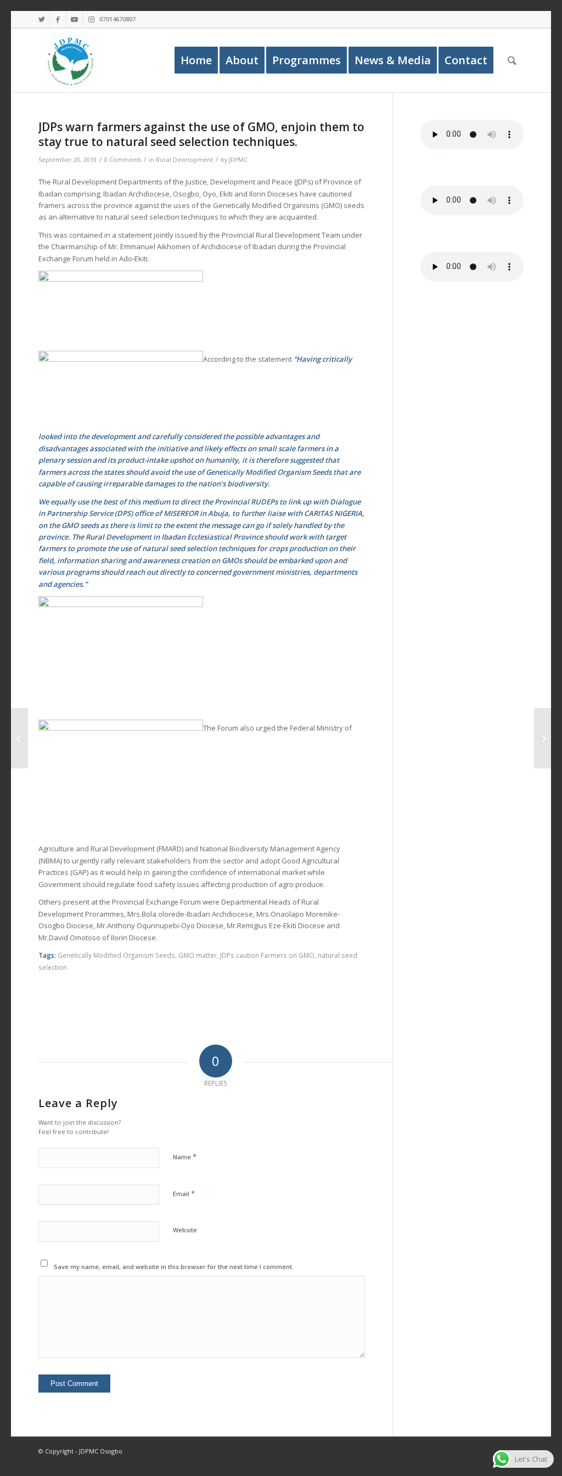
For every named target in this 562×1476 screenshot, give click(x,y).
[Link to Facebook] (58, 19)
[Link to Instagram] (91, 19)
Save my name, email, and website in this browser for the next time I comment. (174, 1266)
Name (184, 1156)
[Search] (512, 60)
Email (184, 1193)
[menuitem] (196, 60)
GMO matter (197, 955)
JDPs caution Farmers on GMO (267, 955)
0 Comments (122, 160)
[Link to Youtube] (74, 19)
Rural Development (184, 160)
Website (185, 1230)
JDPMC (238, 160)
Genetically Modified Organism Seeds (116, 955)
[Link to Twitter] (41, 19)
